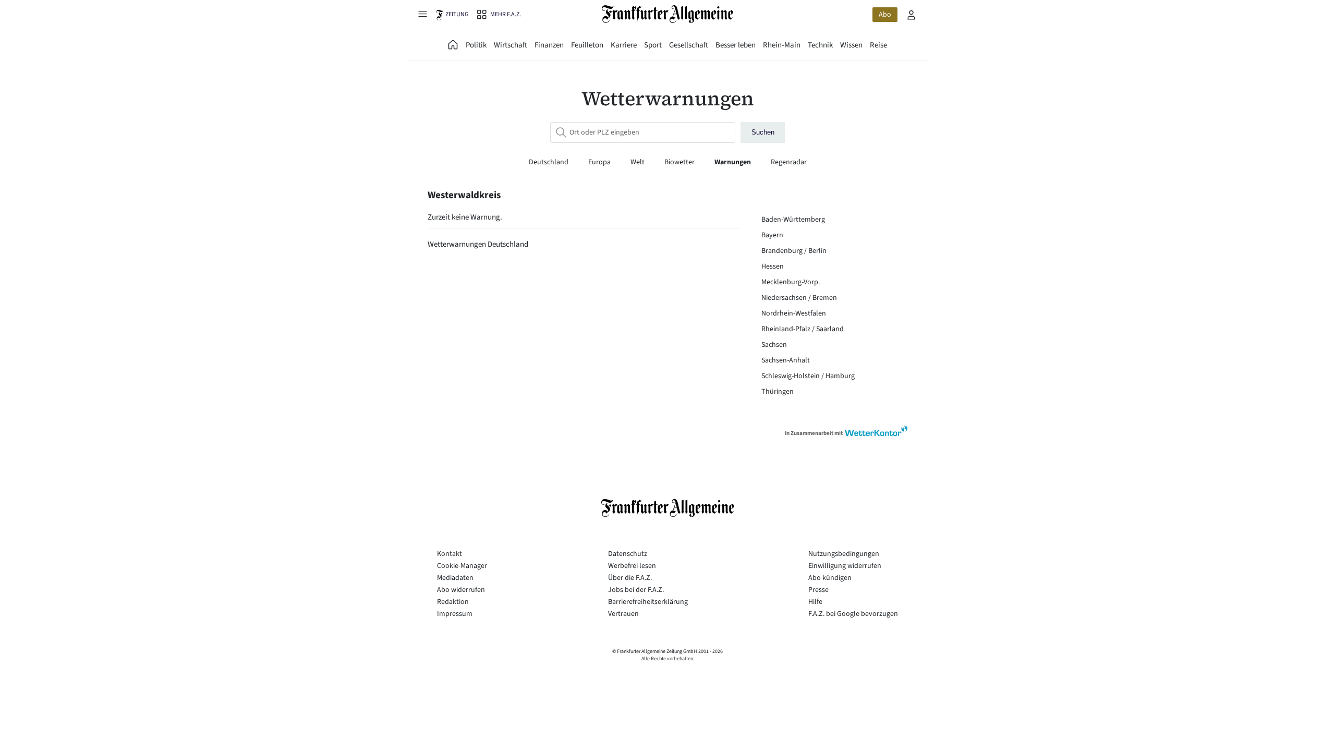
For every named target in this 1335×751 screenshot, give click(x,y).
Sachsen (774, 345)
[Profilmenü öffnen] (911, 14)
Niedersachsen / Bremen (799, 298)
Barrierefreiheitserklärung (648, 602)
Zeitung (456, 14)
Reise (878, 45)
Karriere (624, 45)
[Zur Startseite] (667, 14)
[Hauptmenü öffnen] (422, 13)
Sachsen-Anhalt (785, 360)
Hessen (772, 266)
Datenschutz (627, 554)
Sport (653, 45)
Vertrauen (623, 614)
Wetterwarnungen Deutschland (478, 244)
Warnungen (733, 162)
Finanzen (549, 45)
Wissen (851, 45)
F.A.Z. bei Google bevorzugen (853, 614)
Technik (820, 45)
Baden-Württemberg (793, 219)
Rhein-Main (781, 45)
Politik (476, 45)
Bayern (772, 235)
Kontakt (449, 554)
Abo (885, 14)
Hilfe (815, 602)
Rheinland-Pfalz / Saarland (802, 329)
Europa (600, 162)
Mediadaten (455, 578)
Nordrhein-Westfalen (793, 313)
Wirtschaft (510, 45)
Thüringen (777, 391)
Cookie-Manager (462, 566)
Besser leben (735, 45)
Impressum (454, 614)
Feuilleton (587, 45)
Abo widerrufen (461, 590)
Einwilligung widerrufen (844, 566)
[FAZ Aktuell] (453, 45)
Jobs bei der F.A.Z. (636, 590)
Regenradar (789, 162)
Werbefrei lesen (632, 566)
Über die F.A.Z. (630, 578)
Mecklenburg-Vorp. (790, 282)
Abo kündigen (830, 578)
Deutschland (549, 162)
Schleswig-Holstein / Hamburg (808, 376)
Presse (818, 590)
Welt (638, 162)
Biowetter (680, 162)
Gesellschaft (688, 45)
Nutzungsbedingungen (843, 554)
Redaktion (453, 602)
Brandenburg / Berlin (794, 251)
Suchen (762, 132)
